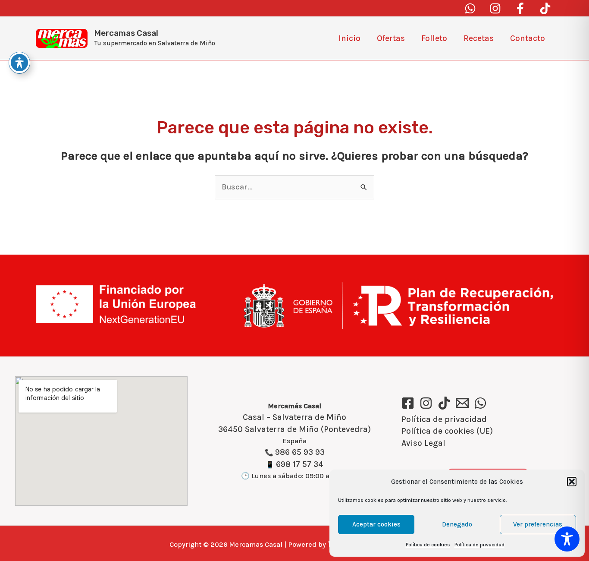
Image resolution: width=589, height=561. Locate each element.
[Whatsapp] (470, 8)
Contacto (527, 38)
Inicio (349, 38)
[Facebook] (520, 8)
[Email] (462, 403)
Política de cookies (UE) (447, 431)
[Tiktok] (545, 8)
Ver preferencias (537, 524)
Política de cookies (428, 545)
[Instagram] (495, 8)
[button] (571, 481)
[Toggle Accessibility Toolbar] (567, 539)
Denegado (457, 524)
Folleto (434, 38)
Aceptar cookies (376, 524)
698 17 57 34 (299, 464)
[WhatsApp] (480, 403)
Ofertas (391, 38)
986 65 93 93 (300, 452)
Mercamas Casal (126, 33)
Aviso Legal (423, 443)
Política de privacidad (479, 545)
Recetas (479, 38)
